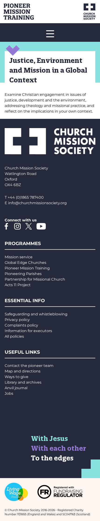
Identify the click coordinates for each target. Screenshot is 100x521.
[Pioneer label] (25, 11)
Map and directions (22, 371)
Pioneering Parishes (23, 274)
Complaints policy (21, 325)
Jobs (9, 393)
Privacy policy (17, 319)
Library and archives (23, 382)
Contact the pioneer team (29, 365)
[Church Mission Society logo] (83, 11)
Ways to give (16, 377)
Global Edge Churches (25, 262)
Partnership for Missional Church (35, 279)
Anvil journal (16, 388)
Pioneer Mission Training (27, 268)
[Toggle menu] (50, 33)
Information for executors (28, 331)
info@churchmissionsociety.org (37, 203)
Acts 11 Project (18, 285)
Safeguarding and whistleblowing (36, 314)
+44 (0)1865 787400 (26, 197)
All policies (14, 336)
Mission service (19, 257)
